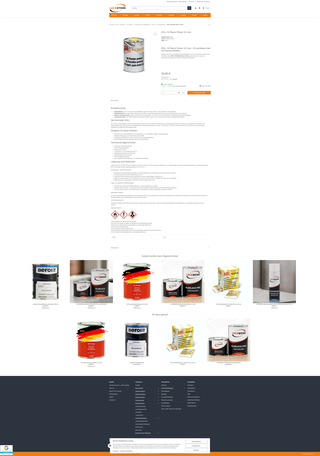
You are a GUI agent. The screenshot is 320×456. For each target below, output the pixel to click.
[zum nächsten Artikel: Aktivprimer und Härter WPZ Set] (209, 24)
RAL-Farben (138, 430)
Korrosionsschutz (140, 403)
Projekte (137, 385)
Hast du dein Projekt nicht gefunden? (171, 409)
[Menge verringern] (163, 92)
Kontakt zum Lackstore (203, 1)
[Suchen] (189, 8)
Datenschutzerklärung (126, 451)
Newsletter (190, 385)
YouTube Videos (165, 406)
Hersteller (163, 394)
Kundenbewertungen (167, 397)
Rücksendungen (191, 406)
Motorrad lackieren (140, 394)
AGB (188, 394)
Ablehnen (196, 450)
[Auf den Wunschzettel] (155, 34)
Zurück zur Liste (114, 24)
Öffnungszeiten (113, 394)
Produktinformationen (167, 388)
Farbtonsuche (139, 427)
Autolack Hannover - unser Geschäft (177, 1)
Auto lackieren (139, 388)
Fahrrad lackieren (140, 397)
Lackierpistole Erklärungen (142, 424)
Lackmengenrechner (141, 409)
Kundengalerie (165, 403)
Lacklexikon (138, 412)
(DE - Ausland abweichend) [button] (179, 86)
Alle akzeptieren (196, 441)
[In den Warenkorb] (110, 30)
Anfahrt (111, 397)
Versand (175, 79)
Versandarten (191, 391)
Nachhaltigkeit (165, 391)
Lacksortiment (139, 415)
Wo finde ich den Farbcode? (143, 433)
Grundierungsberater (141, 418)
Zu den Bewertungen (6, 450)
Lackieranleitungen (140, 406)
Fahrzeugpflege (139, 400)
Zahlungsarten (191, 388)
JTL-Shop (311, 453)
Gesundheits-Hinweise (193, 400)
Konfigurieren (196, 445)
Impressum (116, 451)
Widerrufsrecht (191, 403)
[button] (196, 8)
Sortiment (164, 385)
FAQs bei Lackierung (167, 400)
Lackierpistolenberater (141, 421)
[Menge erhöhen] (183, 92)
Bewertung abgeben (6, 454)
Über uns (191, 1)
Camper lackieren (140, 391)
